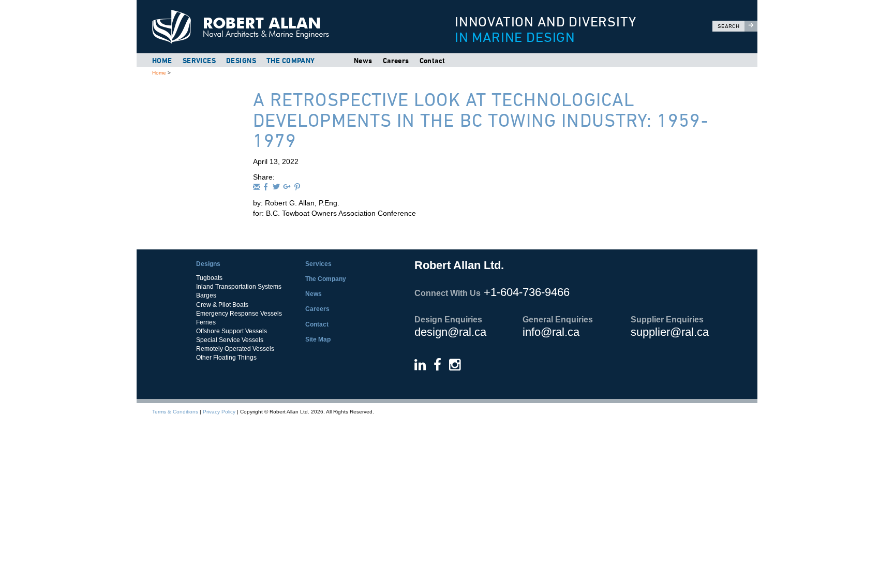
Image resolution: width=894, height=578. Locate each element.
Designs (241, 60)
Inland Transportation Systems (238, 286)
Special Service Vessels (229, 340)
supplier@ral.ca (670, 331)
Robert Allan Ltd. (282, 26)
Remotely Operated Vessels (235, 348)
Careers (396, 60)
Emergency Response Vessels (239, 313)
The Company (290, 60)
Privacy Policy (219, 411)
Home (162, 60)
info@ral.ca (551, 331)
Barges (206, 295)
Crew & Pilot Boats (222, 304)
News (363, 60)
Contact (432, 60)
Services (199, 60)
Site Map (318, 339)
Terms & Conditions (175, 411)
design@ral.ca (450, 331)
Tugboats (209, 277)
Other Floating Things (226, 357)
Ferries (206, 322)
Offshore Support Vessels (231, 331)
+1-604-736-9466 (527, 292)
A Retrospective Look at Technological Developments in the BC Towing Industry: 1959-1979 (481, 120)
